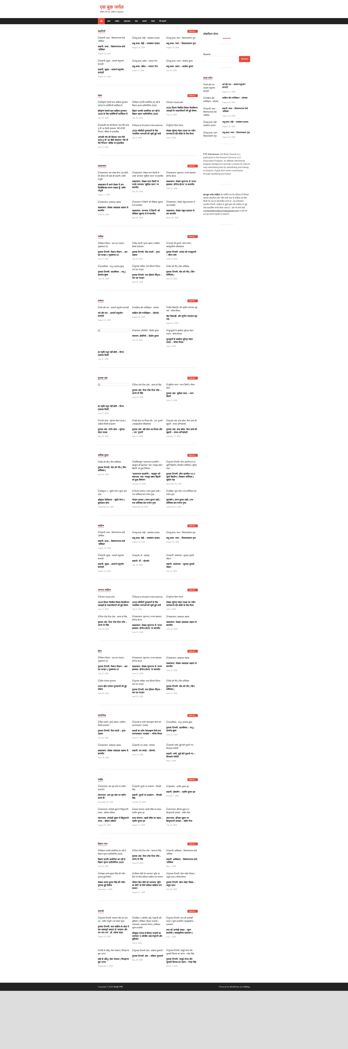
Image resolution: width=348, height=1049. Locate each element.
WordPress (234, 987)
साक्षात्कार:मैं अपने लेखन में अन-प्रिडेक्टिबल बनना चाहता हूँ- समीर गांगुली (112, 187)
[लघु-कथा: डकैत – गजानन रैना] (144, 61)
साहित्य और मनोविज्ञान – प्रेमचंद (145, 313)
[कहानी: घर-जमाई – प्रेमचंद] (143, 745)
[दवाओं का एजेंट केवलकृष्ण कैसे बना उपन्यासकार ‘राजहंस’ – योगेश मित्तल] (148, 723)
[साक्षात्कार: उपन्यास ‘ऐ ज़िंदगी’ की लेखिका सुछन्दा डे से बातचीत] (148, 203)
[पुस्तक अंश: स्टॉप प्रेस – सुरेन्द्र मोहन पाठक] (113, 422)
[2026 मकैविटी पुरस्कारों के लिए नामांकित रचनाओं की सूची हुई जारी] (147, 125)
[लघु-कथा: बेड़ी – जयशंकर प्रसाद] (146, 38)
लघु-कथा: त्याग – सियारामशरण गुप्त (181, 43)
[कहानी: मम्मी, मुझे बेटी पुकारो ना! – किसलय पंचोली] (182, 746)
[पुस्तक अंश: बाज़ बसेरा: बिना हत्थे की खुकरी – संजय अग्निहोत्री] (182, 422)
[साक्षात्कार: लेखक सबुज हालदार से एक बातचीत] (182, 203)
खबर (108, 21)
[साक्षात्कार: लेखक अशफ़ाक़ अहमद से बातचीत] (109, 202)
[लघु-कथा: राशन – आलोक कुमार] (179, 61)
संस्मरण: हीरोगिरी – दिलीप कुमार (145, 336)
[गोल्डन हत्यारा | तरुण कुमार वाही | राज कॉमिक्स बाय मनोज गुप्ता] (148, 493)
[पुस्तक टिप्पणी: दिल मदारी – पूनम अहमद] (148, 245)
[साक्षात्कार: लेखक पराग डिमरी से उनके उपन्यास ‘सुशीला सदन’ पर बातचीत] (148, 174)
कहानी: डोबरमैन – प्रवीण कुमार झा (180, 792)
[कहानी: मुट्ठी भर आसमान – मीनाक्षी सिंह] (148, 788)
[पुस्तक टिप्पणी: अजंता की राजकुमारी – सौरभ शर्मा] (182, 245)
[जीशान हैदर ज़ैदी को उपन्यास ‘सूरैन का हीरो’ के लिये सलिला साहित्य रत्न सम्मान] (148, 875)
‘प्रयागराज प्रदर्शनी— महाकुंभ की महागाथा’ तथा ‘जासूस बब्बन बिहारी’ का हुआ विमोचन (146, 477)
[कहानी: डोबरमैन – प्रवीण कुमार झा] (177, 786)
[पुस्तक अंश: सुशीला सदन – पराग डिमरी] (182, 386)
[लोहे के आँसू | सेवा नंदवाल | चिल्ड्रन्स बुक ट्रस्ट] (113, 952)
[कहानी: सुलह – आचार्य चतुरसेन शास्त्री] (113, 62)
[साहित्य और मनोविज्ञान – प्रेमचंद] (145, 307)
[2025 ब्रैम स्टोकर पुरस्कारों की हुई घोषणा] (107, 681)
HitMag (246, 987)
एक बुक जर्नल (112, 7)
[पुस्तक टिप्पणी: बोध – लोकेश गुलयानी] (147, 950)
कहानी (144, 21)
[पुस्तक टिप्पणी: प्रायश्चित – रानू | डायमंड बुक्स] (111, 266)
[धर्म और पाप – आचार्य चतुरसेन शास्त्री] (113, 307)
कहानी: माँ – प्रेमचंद (140, 561)
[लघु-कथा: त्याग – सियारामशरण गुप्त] (180, 38)
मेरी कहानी (162, 21)
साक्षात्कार (127, 21)
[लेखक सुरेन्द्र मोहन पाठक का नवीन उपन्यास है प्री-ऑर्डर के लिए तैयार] (174, 125)
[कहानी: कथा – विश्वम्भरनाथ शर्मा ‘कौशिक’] (113, 39)
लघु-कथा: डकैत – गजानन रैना (145, 66)
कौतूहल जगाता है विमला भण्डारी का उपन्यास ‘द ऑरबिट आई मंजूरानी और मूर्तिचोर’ (147, 936)
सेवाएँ (153, 21)
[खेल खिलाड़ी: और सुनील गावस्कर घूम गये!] (182, 309)
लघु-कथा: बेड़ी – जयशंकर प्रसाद (146, 43)
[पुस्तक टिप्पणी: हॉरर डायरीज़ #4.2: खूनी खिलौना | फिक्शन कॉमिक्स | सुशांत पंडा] (182, 465)
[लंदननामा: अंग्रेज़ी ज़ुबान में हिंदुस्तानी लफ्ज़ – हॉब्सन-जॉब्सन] (113, 811)
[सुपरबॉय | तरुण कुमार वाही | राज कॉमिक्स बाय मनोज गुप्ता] (182, 493)
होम (101, 21)
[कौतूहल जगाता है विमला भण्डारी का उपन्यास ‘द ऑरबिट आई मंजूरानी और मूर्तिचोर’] (148, 922)
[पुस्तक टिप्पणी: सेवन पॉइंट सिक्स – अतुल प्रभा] (182, 875)
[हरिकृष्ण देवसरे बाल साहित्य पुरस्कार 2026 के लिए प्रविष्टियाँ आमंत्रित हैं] (113, 103)
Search (207, 54)
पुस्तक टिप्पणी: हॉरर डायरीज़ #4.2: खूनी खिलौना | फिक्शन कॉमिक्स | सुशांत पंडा (180, 477)
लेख (136, 21)
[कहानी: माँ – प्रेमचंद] (140, 555)
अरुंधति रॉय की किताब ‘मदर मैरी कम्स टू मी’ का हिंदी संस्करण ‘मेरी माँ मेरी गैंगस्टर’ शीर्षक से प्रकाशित (113, 140)
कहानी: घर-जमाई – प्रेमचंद (143, 750)
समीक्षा (117, 21)
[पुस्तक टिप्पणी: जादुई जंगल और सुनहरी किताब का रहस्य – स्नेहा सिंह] (182, 952)
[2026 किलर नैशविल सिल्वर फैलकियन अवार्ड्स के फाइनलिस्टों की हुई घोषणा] (174, 102)
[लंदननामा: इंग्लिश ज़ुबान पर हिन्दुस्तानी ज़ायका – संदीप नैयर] (182, 811)
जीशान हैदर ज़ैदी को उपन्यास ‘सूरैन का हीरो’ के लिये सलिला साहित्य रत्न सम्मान (147, 885)
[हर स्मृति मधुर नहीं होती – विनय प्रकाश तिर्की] (113, 338)
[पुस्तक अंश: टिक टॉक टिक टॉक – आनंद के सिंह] (146, 384)
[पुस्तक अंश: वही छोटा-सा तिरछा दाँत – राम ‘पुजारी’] (148, 422)
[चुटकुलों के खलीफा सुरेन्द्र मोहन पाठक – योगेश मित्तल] (182, 332)
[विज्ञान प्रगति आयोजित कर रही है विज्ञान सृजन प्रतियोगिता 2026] (148, 103)
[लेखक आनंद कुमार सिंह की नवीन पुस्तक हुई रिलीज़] (113, 875)
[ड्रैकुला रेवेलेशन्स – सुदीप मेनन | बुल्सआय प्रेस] (113, 493)
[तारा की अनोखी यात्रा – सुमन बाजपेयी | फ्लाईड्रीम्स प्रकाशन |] (182, 921)
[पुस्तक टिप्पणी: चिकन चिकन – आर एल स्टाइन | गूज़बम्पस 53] (113, 245)
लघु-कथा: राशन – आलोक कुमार (179, 66)
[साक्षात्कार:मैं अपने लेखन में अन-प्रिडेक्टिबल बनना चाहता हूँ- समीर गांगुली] (113, 176)
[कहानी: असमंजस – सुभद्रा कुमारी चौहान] (182, 557)
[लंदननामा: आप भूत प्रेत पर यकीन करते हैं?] (113, 788)
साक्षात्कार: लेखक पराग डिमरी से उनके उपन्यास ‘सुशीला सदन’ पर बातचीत (145, 184)
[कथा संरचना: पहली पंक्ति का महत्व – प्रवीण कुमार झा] (148, 811)
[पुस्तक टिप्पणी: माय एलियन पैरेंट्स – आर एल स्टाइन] (148, 268)
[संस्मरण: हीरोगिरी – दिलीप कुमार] (145, 330)
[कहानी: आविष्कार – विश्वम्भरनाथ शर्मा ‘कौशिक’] (182, 852)
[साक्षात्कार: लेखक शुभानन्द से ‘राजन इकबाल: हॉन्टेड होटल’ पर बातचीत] (182, 174)
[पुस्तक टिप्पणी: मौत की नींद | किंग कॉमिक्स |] (177, 266)
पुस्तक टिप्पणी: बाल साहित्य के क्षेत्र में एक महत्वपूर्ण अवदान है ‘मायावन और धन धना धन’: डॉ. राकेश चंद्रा (113, 929)
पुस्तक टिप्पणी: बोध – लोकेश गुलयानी (147, 956)
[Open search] (249, 21)
